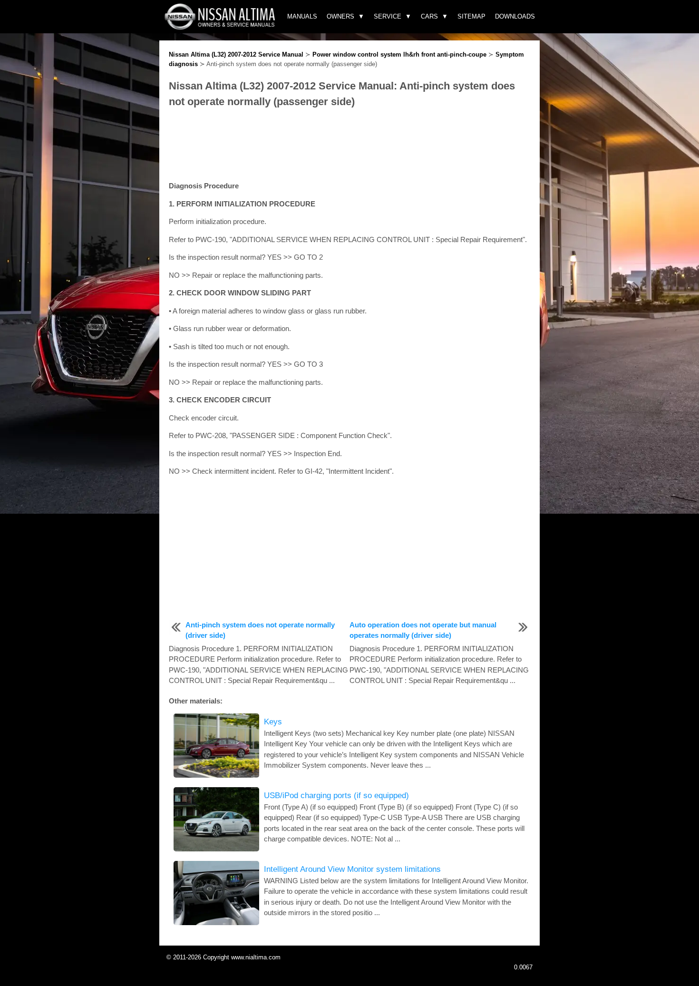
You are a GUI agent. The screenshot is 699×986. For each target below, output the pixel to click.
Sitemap (471, 16)
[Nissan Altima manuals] (220, 27)
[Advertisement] (349, 145)
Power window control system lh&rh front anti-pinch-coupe (399, 54)
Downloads (515, 16)
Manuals (302, 16)
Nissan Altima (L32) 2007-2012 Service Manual (236, 54)
